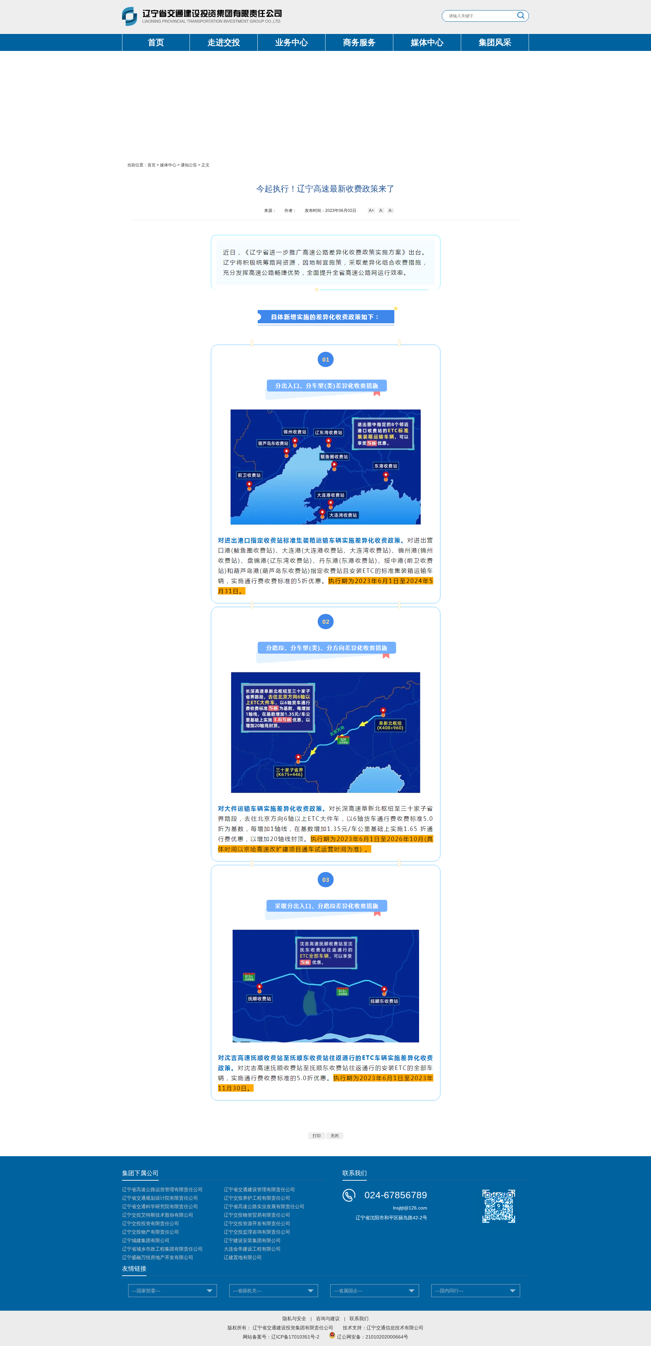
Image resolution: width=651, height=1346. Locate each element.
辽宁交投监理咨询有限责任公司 (257, 1232)
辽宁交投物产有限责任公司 (150, 1232)
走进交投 (224, 42)
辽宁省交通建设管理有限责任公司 (259, 1189)
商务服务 (359, 42)
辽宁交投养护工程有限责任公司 (257, 1198)
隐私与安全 (294, 1318)
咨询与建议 (328, 1318)
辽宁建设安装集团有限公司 (252, 1240)
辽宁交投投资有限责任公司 (150, 1223)
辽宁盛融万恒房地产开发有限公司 (157, 1257)
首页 (156, 42)
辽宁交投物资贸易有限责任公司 (257, 1215)
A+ (371, 210)
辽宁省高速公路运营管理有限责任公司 (162, 1189)
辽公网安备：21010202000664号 (372, 1337)
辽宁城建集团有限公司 (146, 1240)
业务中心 (291, 42)
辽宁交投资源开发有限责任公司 (257, 1223)
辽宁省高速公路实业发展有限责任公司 (264, 1206)
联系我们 (359, 1318)
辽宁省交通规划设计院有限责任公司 (160, 1198)
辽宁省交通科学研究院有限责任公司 (160, 1206)
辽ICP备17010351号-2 (295, 1337)
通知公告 (189, 165)
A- (391, 210)
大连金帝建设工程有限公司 (252, 1249)
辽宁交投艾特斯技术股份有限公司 (157, 1215)
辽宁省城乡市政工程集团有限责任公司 (162, 1249)
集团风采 (495, 42)
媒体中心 (427, 42)
